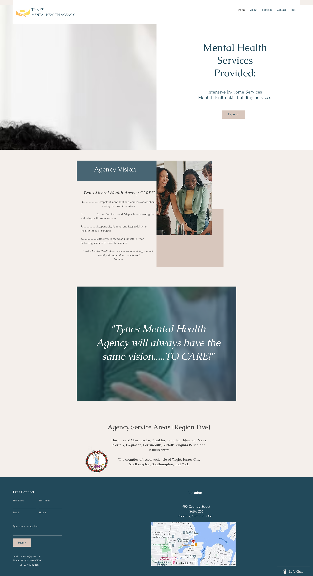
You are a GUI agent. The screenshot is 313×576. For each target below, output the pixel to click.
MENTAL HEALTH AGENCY (53, 15)
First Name (18, 500)
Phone (42, 512)
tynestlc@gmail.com (30, 556)
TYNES (37, 10)
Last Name (44, 500)
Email (16, 512)
